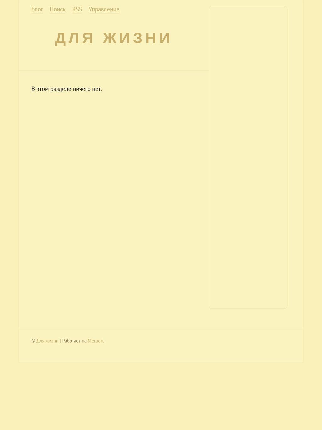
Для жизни (114, 38)
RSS (77, 9)
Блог (37, 9)
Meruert (96, 341)
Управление (104, 9)
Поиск (58, 9)
